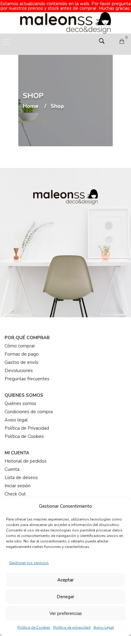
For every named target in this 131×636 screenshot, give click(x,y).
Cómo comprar (20, 346)
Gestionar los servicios (29, 562)
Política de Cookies (33, 627)
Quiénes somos (20, 403)
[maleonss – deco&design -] (65, 23)
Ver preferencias (65, 613)
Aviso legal (16, 420)
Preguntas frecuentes (27, 379)
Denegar (65, 597)
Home (30, 106)
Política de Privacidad (27, 428)
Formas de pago (22, 354)
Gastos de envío (21, 362)
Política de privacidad (71, 627)
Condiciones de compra (29, 412)
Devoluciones (19, 371)
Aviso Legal (104, 627)
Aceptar (65, 580)
